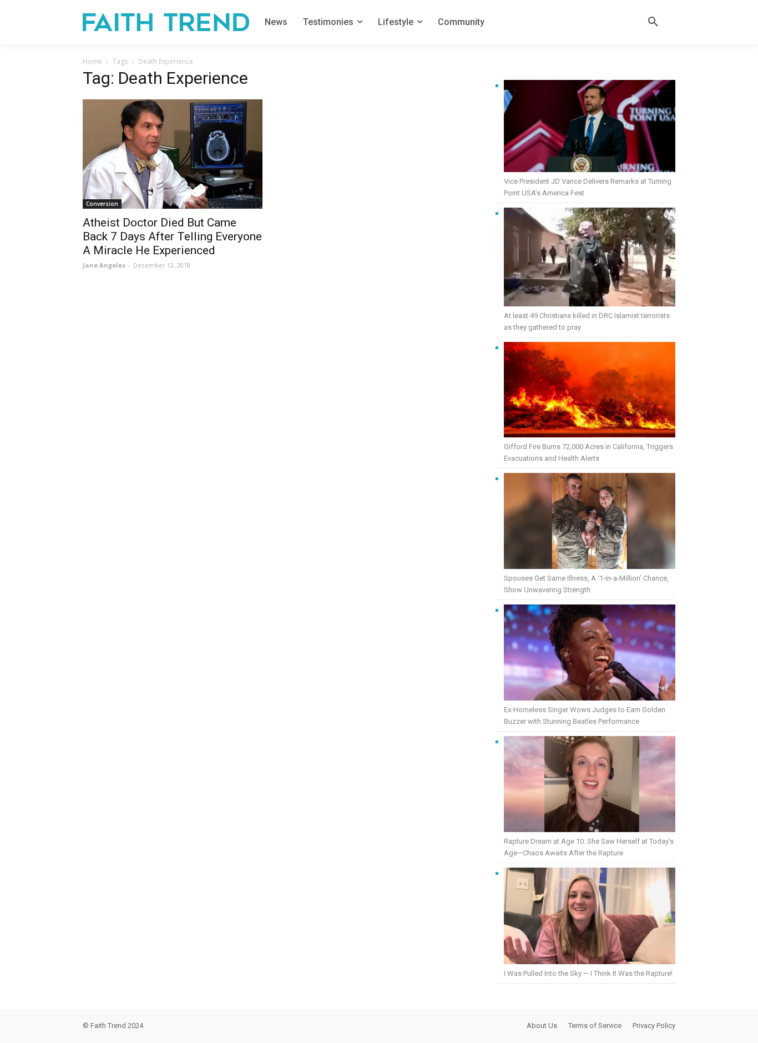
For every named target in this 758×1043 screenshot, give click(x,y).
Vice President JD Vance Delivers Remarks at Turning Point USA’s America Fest (587, 187)
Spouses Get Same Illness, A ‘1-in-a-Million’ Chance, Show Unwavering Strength (586, 584)
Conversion (102, 204)
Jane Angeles (104, 265)
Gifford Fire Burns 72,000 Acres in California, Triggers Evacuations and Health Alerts (588, 452)
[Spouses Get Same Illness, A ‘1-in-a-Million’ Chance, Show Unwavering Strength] (589, 522)
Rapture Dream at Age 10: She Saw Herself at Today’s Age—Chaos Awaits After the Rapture (589, 847)
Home (92, 61)
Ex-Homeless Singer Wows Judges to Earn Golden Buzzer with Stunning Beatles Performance (584, 715)
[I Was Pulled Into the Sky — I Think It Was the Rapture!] (589, 918)
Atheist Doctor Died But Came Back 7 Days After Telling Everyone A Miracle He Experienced (172, 236)
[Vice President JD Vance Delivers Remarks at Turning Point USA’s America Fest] (589, 127)
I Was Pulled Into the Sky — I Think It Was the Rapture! (588, 973)
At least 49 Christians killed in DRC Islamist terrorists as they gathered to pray (587, 321)
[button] (653, 22)
